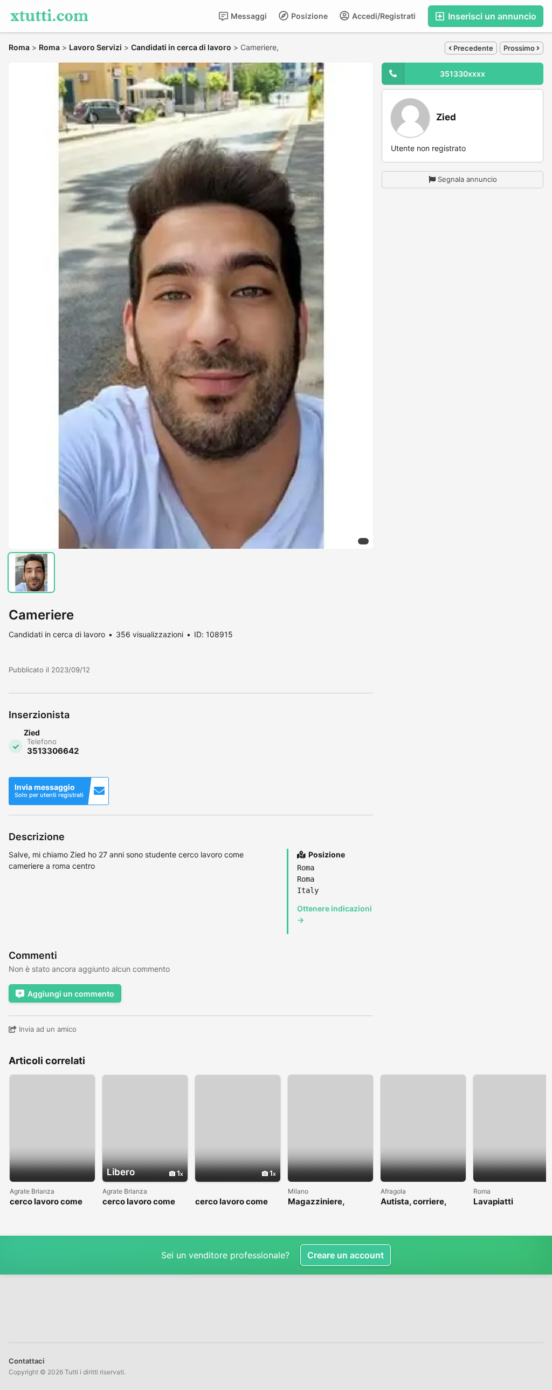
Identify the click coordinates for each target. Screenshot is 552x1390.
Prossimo (519, 48)
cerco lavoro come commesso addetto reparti (140, 1202)
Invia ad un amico (47, 1029)
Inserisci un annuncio (491, 16)
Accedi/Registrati (383, 16)
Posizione (308, 16)
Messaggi (248, 16)
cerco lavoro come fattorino (46, 1202)
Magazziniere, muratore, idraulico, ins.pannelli (326, 1202)
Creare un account (345, 1255)
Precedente (472, 48)
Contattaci (26, 1361)
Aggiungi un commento (70, 993)
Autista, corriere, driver (413, 1202)
